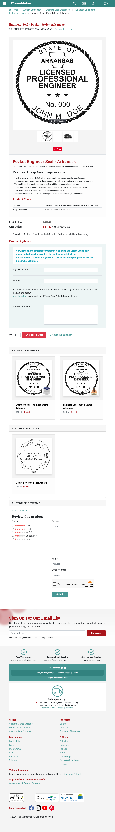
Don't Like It (31, 535)
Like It (28, 529)
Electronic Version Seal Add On (31, 482)
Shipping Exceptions (66, 708)
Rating (15, 521)
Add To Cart (35, 335)
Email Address (59, 570)
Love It (28, 525)
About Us (13, 756)
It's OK (28, 532)
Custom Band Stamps (20, 731)
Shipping (64, 741)
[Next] (97, 82)
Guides (63, 723)
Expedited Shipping (48, 708)
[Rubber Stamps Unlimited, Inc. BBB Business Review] (30, 797)
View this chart (20, 296)
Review (55, 521)
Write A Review (19, 510)
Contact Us (14, 741)
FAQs (11, 745)
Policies (63, 749)
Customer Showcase (70, 731)
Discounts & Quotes (73, 774)
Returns (63, 752)
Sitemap (13, 760)
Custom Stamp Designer (21, 723)
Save (59, 149)
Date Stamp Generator (20, 727)
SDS (11, 752)
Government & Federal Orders (24, 783)
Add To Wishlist (62, 335)
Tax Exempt (65, 756)
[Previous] (17, 82)
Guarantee (65, 745)
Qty (10, 335)
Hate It (28, 539)
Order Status (15, 749)
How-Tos (64, 727)
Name (55, 558)
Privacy (63, 764)
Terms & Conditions (69, 760)
